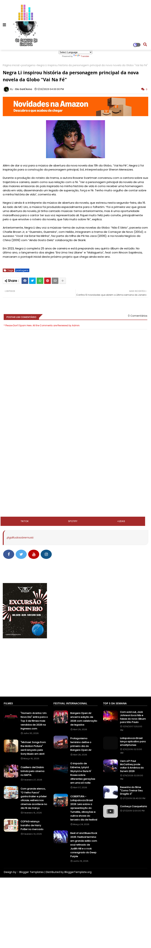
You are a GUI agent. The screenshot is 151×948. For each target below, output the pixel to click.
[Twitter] (32, 281)
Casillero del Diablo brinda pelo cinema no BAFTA (32, 771)
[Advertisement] (75, 439)
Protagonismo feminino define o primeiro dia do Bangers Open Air (81, 744)
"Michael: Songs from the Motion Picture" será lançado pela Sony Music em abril (33, 748)
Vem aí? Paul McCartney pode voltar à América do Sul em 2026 (132, 766)
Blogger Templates (31, 872)
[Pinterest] (47, 281)
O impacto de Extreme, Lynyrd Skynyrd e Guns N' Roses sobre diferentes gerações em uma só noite (82, 773)
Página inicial (11, 65)
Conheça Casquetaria (133, 806)
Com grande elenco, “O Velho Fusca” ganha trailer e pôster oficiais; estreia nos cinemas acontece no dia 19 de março (34, 798)
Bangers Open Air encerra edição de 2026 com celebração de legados (83, 718)
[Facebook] (25, 281)
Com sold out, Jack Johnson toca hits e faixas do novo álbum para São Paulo (133, 717)
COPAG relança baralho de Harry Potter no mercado (32, 825)
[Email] (55, 281)
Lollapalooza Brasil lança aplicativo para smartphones (133, 742)
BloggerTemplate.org (78, 872)
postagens (28, 65)
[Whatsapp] (40, 281)
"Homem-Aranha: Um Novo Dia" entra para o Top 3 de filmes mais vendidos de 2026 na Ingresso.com (34, 720)
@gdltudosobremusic (20, 537)
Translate (85, 56)
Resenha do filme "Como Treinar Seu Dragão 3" (131, 791)
